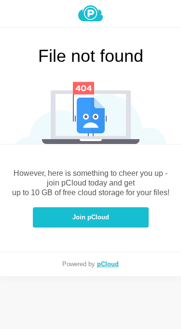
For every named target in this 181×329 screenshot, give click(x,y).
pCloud (108, 264)
